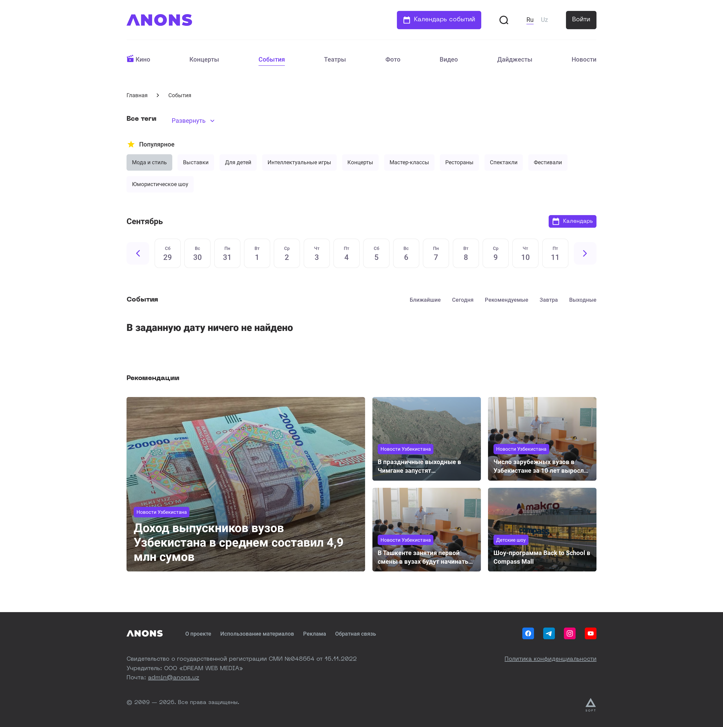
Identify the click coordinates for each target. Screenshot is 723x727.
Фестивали (548, 162)
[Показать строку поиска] (503, 19)
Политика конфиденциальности (550, 659)
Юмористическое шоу (160, 184)
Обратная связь (355, 634)
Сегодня (463, 300)
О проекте (198, 634)
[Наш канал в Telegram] (549, 633)
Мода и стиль (149, 162)
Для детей (238, 162)
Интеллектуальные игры (299, 162)
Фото (392, 59)
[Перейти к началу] (159, 20)
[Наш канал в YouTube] (590, 633)
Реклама (314, 634)
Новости (584, 59)
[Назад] (138, 253)
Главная (137, 95)
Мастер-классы (409, 162)
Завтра (549, 300)
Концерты (204, 59)
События (272, 59)
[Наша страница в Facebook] (528, 633)
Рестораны (459, 162)
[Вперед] (585, 253)
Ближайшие (425, 300)
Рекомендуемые (506, 300)
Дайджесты (514, 59)
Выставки (196, 162)
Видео (449, 59)
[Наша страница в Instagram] (570, 633)
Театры (335, 59)
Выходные (582, 300)
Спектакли (504, 162)
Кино (143, 59)
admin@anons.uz (173, 678)
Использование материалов (257, 634)
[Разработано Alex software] (591, 705)
